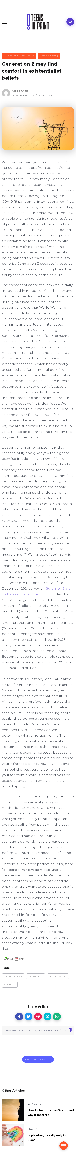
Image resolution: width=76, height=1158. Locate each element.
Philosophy (10, 984)
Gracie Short (20, 90)
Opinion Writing (48, 55)
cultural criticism (13, 976)
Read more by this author (38, 1059)
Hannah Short (36, 976)
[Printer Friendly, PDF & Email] (13, 959)
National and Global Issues (19, 55)
